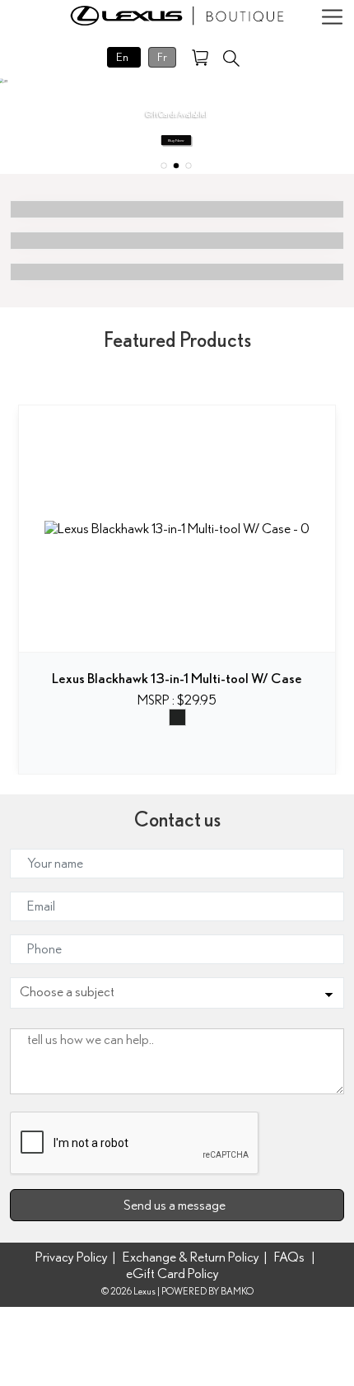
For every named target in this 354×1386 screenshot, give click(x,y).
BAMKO (237, 1291)
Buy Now (176, 140)
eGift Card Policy (172, 1274)
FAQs (289, 1257)
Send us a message (177, 1205)
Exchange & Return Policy (191, 1257)
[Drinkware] (177, 241)
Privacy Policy (71, 1257)
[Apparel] (177, 209)
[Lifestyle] (177, 272)
